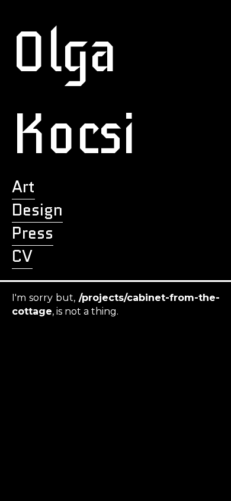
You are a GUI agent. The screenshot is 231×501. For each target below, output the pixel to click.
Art (23, 186)
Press (32, 233)
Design (37, 209)
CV (22, 256)
